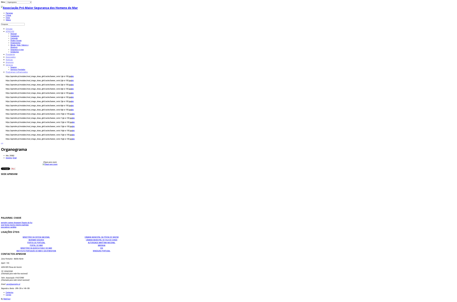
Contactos (9, 292)
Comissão (14, 38)
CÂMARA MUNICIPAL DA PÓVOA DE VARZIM (102, 237)
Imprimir (9, 158)
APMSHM (10, 31)
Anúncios (10, 62)
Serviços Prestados (17, 69)
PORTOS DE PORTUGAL (36, 243)
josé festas (5, 225)
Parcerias (9, 13)
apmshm (4, 223)
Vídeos (8, 20)
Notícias (9, 59)
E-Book (8, 15)
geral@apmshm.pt (13, 284)
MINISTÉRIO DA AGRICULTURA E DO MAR (36, 248)
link (72, 76)
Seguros (13, 67)
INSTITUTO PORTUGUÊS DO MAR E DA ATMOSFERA (36, 251)
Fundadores (14, 36)
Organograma (15, 43)
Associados (11, 57)
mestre (13, 225)
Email (15, 158)
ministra (19, 225)
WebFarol (6, 299)
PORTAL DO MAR (36, 245)
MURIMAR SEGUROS (36, 240)
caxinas (11, 223)
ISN (101, 248)
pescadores (5, 227)
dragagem (18, 223)
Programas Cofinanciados (17, 72)
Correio (8, 295)
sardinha (13, 227)
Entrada (9, 28)
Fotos (8, 18)
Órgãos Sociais (16, 40)
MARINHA (101, 245)
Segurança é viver (17, 50)
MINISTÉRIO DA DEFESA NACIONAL (36, 237)
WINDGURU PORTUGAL (101, 251)
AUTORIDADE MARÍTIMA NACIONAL (101, 243)
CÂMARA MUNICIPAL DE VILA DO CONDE (101, 240)
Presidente (10, 54)
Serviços (9, 65)
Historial (13, 34)
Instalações (14, 52)
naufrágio (25, 225)
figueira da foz (27, 223)
